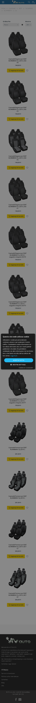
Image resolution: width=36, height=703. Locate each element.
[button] (18, 365)
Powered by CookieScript (26, 367)
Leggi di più (13, 356)
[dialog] (18, 351)
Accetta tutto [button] (18, 360)
